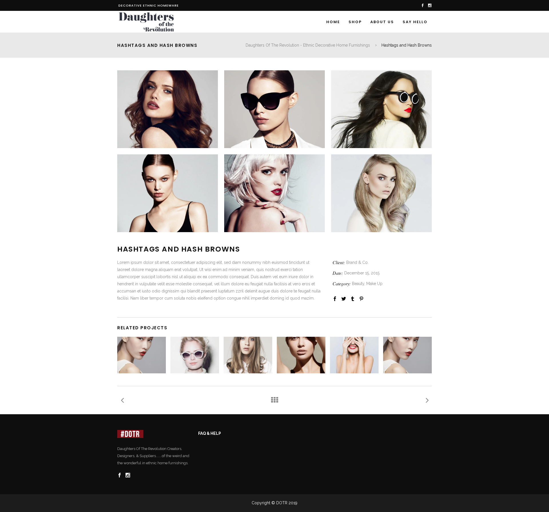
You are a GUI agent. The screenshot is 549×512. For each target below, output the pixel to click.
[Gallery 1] (167, 109)
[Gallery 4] (167, 193)
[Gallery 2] (274, 109)
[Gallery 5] (274, 193)
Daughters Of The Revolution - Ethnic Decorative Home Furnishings (308, 45)
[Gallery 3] (381, 109)
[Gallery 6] (381, 193)
